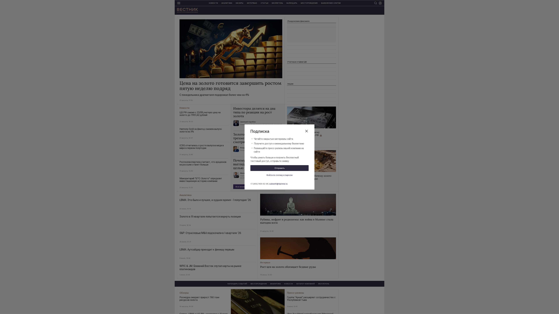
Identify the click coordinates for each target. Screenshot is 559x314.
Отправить (280, 168)
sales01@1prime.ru (278, 184)
